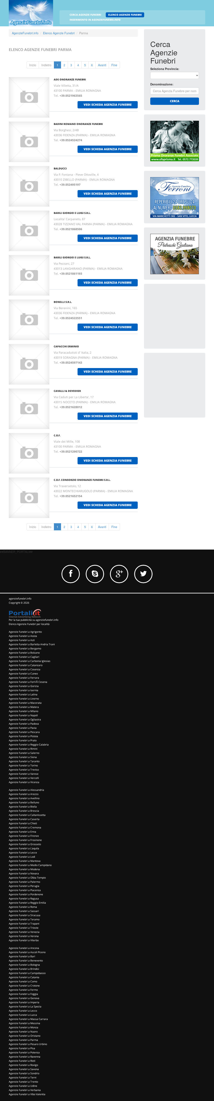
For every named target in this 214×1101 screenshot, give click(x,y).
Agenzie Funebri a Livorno (24, 698)
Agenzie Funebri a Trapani (24, 923)
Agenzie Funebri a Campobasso (27, 973)
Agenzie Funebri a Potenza (24, 1052)
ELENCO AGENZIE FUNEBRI (125, 15)
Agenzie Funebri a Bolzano (24, 652)
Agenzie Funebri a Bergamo (25, 648)
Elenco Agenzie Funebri (59, 33)
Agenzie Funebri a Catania (24, 977)
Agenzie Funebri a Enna (22, 831)
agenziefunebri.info (20, 598)
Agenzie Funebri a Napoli (23, 715)
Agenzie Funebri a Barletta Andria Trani (32, 644)
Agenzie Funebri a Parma (23, 1040)
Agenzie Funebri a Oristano (24, 1036)
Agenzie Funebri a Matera (24, 707)
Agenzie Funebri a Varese (23, 774)
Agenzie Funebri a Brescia (24, 811)
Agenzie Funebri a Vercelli (24, 778)
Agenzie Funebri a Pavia (23, 728)
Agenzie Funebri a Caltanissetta (27, 815)
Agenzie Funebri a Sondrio (24, 1073)
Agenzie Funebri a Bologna (24, 964)
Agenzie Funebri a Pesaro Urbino (28, 1044)
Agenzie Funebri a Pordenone (26, 894)
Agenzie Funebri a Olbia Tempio (27, 877)
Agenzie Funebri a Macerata (25, 703)
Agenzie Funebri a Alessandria (26, 790)
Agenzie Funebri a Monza (23, 1027)
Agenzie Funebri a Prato (23, 740)
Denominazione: (161, 84)
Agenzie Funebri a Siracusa (24, 915)
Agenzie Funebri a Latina (23, 694)
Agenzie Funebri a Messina (24, 1023)
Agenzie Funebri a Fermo (23, 990)
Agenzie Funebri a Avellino (24, 798)
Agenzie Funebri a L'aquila (24, 848)
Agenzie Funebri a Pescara (24, 732)
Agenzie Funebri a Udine (23, 1086)
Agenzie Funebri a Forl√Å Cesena (28, 682)
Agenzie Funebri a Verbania (25, 1090)
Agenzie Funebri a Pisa (22, 1048)
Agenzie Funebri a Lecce (23, 852)
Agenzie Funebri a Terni (22, 1077)
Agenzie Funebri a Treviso (24, 769)
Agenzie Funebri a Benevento (26, 960)
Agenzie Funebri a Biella (23, 806)
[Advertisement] (181, 316)
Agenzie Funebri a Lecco (23, 1010)
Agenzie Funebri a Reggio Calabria (29, 744)
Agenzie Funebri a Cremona (25, 827)
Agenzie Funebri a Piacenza (25, 890)
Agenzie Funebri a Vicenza (24, 782)
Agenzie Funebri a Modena (24, 869)
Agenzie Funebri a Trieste (23, 928)
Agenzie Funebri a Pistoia (23, 736)
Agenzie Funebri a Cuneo (23, 673)
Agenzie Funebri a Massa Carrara (28, 1019)
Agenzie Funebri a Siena (23, 757)
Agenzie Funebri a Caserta (24, 819)
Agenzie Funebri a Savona (24, 1069)
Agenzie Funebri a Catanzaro (25, 665)
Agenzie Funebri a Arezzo (23, 794)
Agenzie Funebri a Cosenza (24, 669)
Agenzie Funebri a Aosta (23, 636)
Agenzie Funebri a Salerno (24, 753)
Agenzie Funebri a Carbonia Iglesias (29, 661)
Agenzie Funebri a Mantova (25, 861)
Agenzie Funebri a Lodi (22, 856)
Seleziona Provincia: (164, 69)
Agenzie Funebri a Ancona (24, 948)
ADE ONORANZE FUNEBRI (70, 79)
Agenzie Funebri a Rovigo (23, 1065)
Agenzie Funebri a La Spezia (25, 1006)
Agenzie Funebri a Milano (23, 711)
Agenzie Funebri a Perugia (24, 886)
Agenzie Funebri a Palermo (24, 882)
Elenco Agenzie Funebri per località (29, 624)
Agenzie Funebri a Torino (23, 765)
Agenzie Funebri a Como (23, 981)
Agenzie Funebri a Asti (22, 640)
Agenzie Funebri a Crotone (24, 985)
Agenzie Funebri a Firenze (24, 836)
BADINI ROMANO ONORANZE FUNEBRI (78, 124)
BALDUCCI (60, 168)
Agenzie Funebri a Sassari (24, 911)
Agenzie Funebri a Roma (23, 907)
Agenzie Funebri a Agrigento (25, 632)
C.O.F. (57, 435)
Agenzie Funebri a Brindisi (24, 969)
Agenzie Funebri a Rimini (23, 749)
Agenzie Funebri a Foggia (23, 994)
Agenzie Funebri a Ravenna (24, 1056)
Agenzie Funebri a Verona (24, 936)
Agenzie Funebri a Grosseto (25, 844)
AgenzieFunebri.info (25, 33)
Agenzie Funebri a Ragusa (24, 898)
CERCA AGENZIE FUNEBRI (85, 15)
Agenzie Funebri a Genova (24, 998)
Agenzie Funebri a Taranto (24, 761)
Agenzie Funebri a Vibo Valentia (27, 1094)
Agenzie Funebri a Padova (24, 723)
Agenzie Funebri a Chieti (23, 823)
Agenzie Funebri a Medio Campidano (30, 865)
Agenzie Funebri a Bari (22, 956)
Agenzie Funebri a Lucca (23, 1015)
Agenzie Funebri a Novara (24, 873)
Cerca (174, 101)
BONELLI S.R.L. (63, 302)
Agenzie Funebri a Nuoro (23, 1031)
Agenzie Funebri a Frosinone (25, 840)
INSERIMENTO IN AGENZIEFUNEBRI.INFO (95, 20)
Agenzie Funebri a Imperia (24, 1002)
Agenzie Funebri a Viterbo (24, 940)
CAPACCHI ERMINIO (66, 346)
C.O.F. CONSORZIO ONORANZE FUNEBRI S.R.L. (82, 480)
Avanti (102, 65)
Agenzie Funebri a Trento (23, 1081)
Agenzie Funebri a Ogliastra (25, 719)
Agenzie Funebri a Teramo (24, 919)
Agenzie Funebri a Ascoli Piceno (27, 952)
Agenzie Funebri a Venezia (24, 932)
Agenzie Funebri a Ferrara (24, 677)
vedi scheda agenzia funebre (108, 105)
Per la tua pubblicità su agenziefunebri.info (33, 620)
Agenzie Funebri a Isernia (23, 690)
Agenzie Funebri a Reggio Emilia (27, 902)
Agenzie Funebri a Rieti (22, 1061)
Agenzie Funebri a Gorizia (24, 686)
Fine (114, 65)
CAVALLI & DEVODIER (67, 391)
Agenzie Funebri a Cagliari (24, 657)
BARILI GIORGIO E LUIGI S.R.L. (72, 213)
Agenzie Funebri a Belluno (24, 802)
